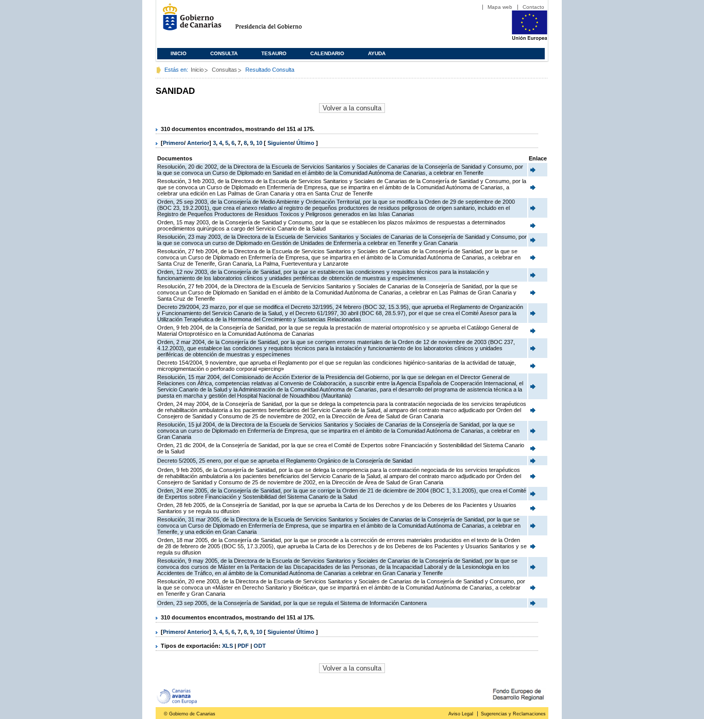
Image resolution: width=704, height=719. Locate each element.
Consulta (224, 53)
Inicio (179, 53)
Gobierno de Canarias (189, 21)
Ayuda (376, 53)
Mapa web (500, 7)
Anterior (198, 143)
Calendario (327, 53)
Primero (173, 143)
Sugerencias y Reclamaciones (513, 713)
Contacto (533, 7)
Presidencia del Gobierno (278, 21)
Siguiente (280, 143)
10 (259, 143)
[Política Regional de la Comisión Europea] (529, 39)
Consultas (224, 70)
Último (306, 143)
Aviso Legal (460, 713)
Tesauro (274, 53)
